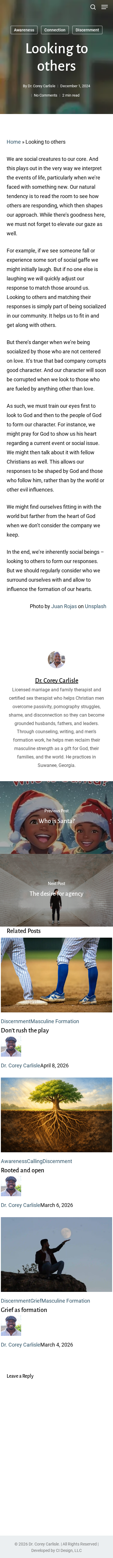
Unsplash (95, 606)
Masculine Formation (54, 1021)
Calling (35, 1161)
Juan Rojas (64, 606)
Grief (35, 1301)
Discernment (87, 30)
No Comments (45, 95)
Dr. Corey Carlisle (41, 86)
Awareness (24, 30)
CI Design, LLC (69, 1550)
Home (14, 142)
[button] (104, 7)
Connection (54, 30)
